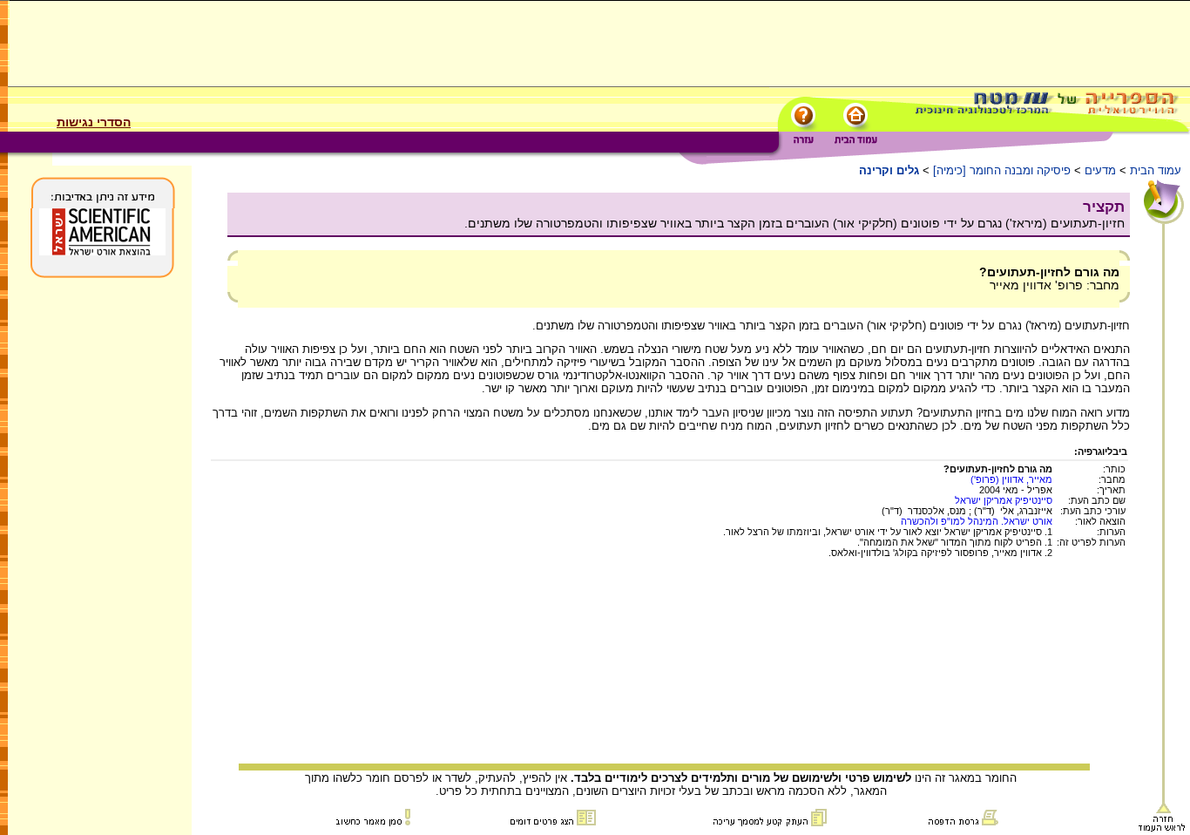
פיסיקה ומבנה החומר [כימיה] (1002, 170)
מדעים (1100, 170)
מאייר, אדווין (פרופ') (1011, 479)
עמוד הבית (1155, 170)
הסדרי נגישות (94, 122)
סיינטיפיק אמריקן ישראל (1003, 500)
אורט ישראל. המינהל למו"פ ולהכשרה (976, 521)
